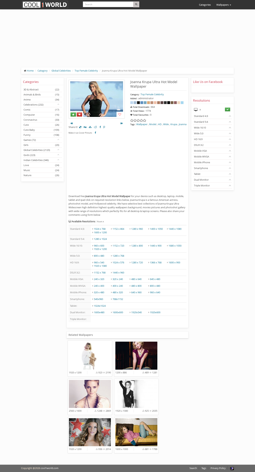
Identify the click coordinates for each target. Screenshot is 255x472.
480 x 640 (136, 279)
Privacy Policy (218, 468)
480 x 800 (136, 285)
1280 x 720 (137, 262)
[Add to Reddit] (95, 127)
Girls (41, 145)
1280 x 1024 (100, 239)
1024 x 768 (99, 228)
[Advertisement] (127, 41)
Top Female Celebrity (86, 70)
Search (193, 468)
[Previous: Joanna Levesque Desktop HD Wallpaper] (71, 123)
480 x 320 (118, 292)
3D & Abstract (41, 89)
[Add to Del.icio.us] (80, 127)
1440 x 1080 (175, 228)
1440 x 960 (118, 272)
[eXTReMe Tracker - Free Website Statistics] (232, 468)
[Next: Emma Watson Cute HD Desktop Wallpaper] (122, 123)
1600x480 (99, 312)
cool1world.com (49, 468)
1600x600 (118, 312)
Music (41, 170)
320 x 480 (99, 292)
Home (30, 70)
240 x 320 (99, 279)
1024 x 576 (118, 262)
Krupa (173, 124)
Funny (41, 135)
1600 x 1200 (100, 232)
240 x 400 (99, 285)
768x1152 (118, 299)
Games (30, 140)
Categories (205, 4)
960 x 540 (99, 262)
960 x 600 (99, 245)
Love (41, 165)
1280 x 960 (137, 228)
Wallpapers (222, 4)
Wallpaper (141, 124)
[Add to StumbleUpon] (90, 127)
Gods (29, 155)
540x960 (98, 299)
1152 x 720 (118, 245)
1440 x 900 (155, 245)
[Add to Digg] (85, 127)
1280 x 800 (137, 245)
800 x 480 (99, 255)
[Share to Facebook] (100, 127)
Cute (41, 124)
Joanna (182, 124)
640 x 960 (136, 292)
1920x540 (136, 312)
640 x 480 (155, 279)
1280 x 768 (118, 255)
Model (152, 124)
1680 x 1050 (175, 245)
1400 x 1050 (156, 228)
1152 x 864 (118, 228)
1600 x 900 (174, 262)
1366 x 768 (155, 262)
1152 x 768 (99, 272)
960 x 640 (155, 292)
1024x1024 (100, 305)
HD (159, 124)
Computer (41, 114)
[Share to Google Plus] (104, 127)
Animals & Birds (41, 94)
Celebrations (33, 104)
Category (43, 70)
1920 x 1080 (100, 265)
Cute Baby (41, 129)
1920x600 (155, 312)
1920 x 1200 (100, 249)
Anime (41, 99)
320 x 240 (118, 279)
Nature (41, 175)
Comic (41, 109)
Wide (166, 124)
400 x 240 (118, 285)
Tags (203, 468)
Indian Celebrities (36, 160)
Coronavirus (41, 119)
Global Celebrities (61, 70)
